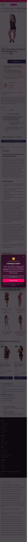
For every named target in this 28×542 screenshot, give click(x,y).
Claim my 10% (13, 280)
